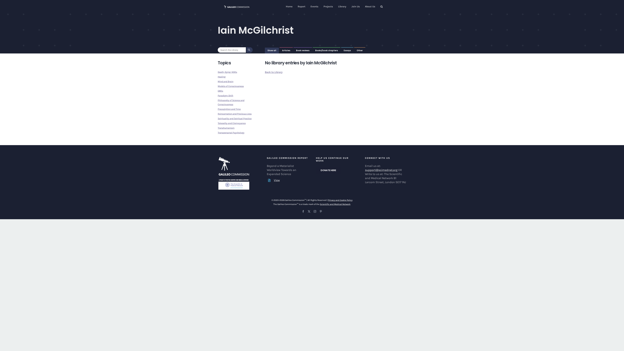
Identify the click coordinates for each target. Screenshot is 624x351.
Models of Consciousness (231, 86)
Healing (222, 76)
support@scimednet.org (381, 170)
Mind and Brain (225, 81)
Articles (286, 50)
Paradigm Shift (225, 95)
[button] (381, 6)
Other (360, 50)
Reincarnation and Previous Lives (235, 113)
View (277, 180)
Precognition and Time (229, 109)
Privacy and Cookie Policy (340, 200)
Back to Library (273, 72)
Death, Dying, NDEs (227, 72)
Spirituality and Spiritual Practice (235, 118)
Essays (347, 50)
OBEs (220, 91)
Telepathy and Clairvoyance (232, 123)
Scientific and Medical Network (335, 204)
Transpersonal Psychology (231, 132)
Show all (271, 50)
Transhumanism (226, 128)
